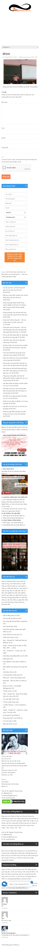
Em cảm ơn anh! (6, 920)
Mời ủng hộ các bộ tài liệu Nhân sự (14, 515)
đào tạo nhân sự (12, 586)
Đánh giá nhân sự (8, 724)
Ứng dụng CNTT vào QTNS (11, 718)
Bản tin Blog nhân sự (9, 615)
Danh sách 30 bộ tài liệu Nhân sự (13, 518)
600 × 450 (34, 57)
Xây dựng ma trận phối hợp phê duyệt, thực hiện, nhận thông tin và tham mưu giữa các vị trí (15, 371)
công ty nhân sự (19, 602)
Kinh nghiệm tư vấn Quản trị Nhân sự (14, 661)
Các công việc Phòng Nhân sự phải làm (15, 621)
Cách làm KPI (6, 604)
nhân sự (4, 581)
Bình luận (4, 102)
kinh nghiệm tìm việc (11, 593)
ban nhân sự (10, 595)
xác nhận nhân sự (15, 583)
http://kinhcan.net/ (31, 853)
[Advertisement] (20, 28)
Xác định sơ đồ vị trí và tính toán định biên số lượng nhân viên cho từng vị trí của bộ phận (15, 391)
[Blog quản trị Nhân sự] (20, 7)
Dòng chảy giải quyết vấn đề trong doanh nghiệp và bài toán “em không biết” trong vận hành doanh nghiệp (14, 305)
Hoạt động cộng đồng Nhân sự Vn (13, 656)
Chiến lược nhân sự (9, 637)
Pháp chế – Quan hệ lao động (12, 677)
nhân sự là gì (6, 583)
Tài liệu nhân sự (8, 691)
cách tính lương (8, 602)
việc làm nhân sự (12, 600)
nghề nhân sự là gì (21, 595)
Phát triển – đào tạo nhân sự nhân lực (14, 680)
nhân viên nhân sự (13, 588)
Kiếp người (6, 659)
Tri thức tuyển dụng (9, 702)
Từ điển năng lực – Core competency (14, 705)
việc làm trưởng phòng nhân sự (11, 597)
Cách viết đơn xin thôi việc (11, 634)
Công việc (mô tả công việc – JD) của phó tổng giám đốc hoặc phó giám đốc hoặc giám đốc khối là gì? (15, 330)
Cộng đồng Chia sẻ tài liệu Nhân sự (14, 525)
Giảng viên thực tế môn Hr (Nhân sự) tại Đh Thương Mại (20, 87)
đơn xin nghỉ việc (15, 590)
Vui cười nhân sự (8, 721)
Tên (3, 128)
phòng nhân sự (12, 581)
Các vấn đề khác (8, 626)
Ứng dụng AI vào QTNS (10, 715)
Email (4, 138)
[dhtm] (20, 83)
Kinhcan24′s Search (8, 860)
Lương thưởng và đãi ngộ (11, 675)
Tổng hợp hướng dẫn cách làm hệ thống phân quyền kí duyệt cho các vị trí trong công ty (15, 378)
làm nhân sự (21, 581)
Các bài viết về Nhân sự (10, 618)
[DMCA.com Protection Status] (14, 803)
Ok (2, 906)
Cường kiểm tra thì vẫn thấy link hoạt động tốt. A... (16, 935)
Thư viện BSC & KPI (9, 699)
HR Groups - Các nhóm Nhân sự (13, 522)
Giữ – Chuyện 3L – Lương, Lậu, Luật (14, 650)
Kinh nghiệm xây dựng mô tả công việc (15, 667)
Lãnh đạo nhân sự (8, 672)
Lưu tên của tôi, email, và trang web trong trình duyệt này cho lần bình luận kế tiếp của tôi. (19, 161)
